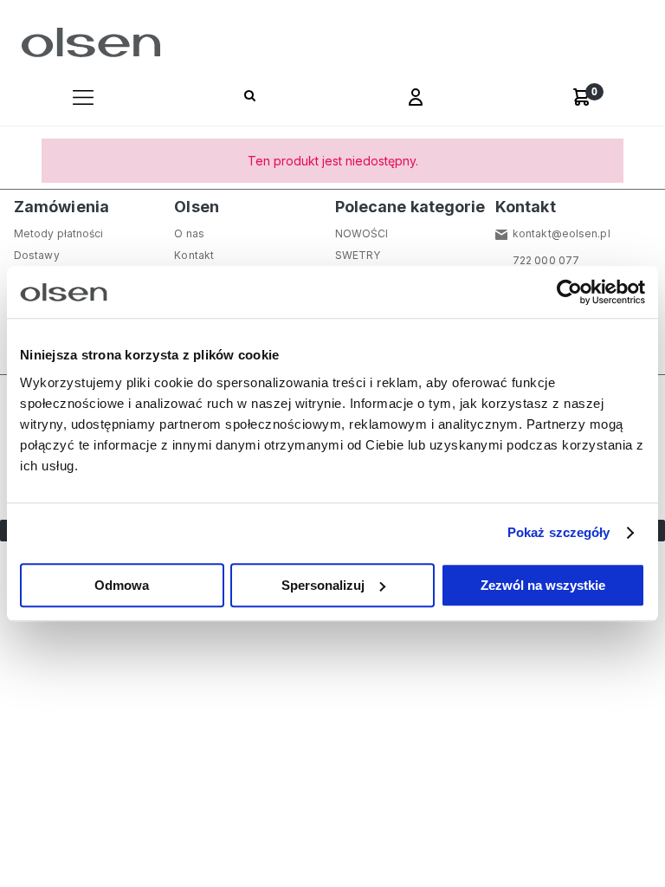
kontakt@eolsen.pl (561, 233)
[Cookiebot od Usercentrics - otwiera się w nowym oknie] (569, 292)
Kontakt (194, 255)
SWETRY (358, 255)
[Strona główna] (87, 42)
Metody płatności (59, 233)
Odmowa (121, 585)
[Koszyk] (582, 97)
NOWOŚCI (362, 233)
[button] (83, 99)
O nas (189, 233)
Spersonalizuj (323, 585)
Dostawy (37, 255)
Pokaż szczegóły (558, 532)
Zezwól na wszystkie (543, 585)
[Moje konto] (416, 99)
